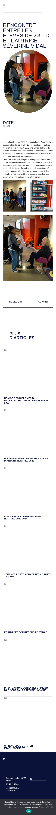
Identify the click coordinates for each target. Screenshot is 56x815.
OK (28, 811)
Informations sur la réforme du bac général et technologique (26, 689)
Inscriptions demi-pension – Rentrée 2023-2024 (22, 517)
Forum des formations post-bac (25, 632)
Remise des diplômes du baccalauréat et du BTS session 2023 (26, 400)
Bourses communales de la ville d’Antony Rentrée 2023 (26, 459)
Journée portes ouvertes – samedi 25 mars (27, 575)
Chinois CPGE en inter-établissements (19, 747)
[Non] (52, 807)
